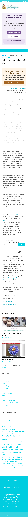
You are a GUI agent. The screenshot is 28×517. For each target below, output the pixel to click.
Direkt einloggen (14, 36)
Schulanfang (5, 386)
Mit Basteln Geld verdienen (10, 304)
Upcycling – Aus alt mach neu (10, 395)
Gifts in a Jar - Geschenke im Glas (12, 453)
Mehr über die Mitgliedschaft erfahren (14, 41)
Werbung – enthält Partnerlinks (17, 88)
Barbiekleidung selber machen (10, 398)
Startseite (4, 55)
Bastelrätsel (5, 405)
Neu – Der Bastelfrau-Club (9, 381)
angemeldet (6, 220)
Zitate (22, 467)
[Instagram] (24, 1)
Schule (3, 390)
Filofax (3, 438)
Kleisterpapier (18, 459)
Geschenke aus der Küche (11, 444)
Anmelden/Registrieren (8, 420)
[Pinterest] (22, 1)
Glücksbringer (6, 457)
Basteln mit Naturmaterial (9, 393)
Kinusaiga (4, 383)
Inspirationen (16, 457)
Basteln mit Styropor (9, 429)
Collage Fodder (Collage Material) (13, 436)
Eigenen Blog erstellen (7, 359)
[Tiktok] (25, 1)
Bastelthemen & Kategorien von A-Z (13, 487)
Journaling (5, 459)
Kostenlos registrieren (14, 32)
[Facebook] (18, 1)
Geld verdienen (6, 57)
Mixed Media (6, 463)
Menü (5, 50)
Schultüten (5, 388)
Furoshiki (4, 439)
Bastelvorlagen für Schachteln (10, 403)
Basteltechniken (7, 432)
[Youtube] (20, 1)
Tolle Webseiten (16, 467)
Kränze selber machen (10, 461)
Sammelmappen (6, 468)
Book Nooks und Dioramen (9, 434)
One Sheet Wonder (6, 466)
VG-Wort (15, 214)
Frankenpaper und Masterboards (14, 438)
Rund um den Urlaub (18, 466)
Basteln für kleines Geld (8, 400)
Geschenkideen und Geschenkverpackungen (12, 448)
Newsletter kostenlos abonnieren (13, 82)
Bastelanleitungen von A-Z (10, 480)
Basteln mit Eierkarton (9, 427)
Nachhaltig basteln (16, 463)
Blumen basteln (18, 432)
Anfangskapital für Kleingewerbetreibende (12, 365)
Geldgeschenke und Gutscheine (13, 442)
